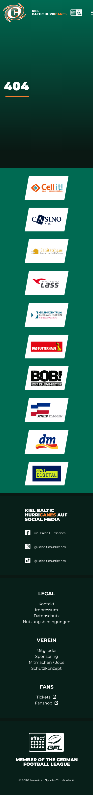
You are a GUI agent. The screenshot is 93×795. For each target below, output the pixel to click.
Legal (46, 594)
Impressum (46, 609)
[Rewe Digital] (46, 473)
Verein (46, 640)
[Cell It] (46, 188)
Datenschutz (47, 615)
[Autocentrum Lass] (46, 283)
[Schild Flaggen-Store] (46, 410)
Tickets (43, 697)
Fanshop (43, 703)
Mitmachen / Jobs (46, 662)
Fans (47, 687)
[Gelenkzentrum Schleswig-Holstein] (46, 315)
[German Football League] (46, 742)
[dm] (46, 442)
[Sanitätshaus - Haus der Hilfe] (46, 251)
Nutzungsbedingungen (46, 621)
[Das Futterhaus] (46, 346)
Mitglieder (46, 650)
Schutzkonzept (46, 668)
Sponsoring (46, 656)
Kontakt (46, 604)
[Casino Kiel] (46, 219)
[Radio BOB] (46, 378)
